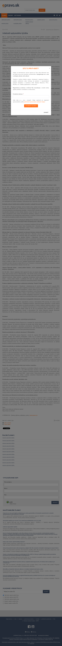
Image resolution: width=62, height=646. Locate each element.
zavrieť (46, 112)
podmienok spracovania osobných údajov (34, 101)
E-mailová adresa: (18, 94)
